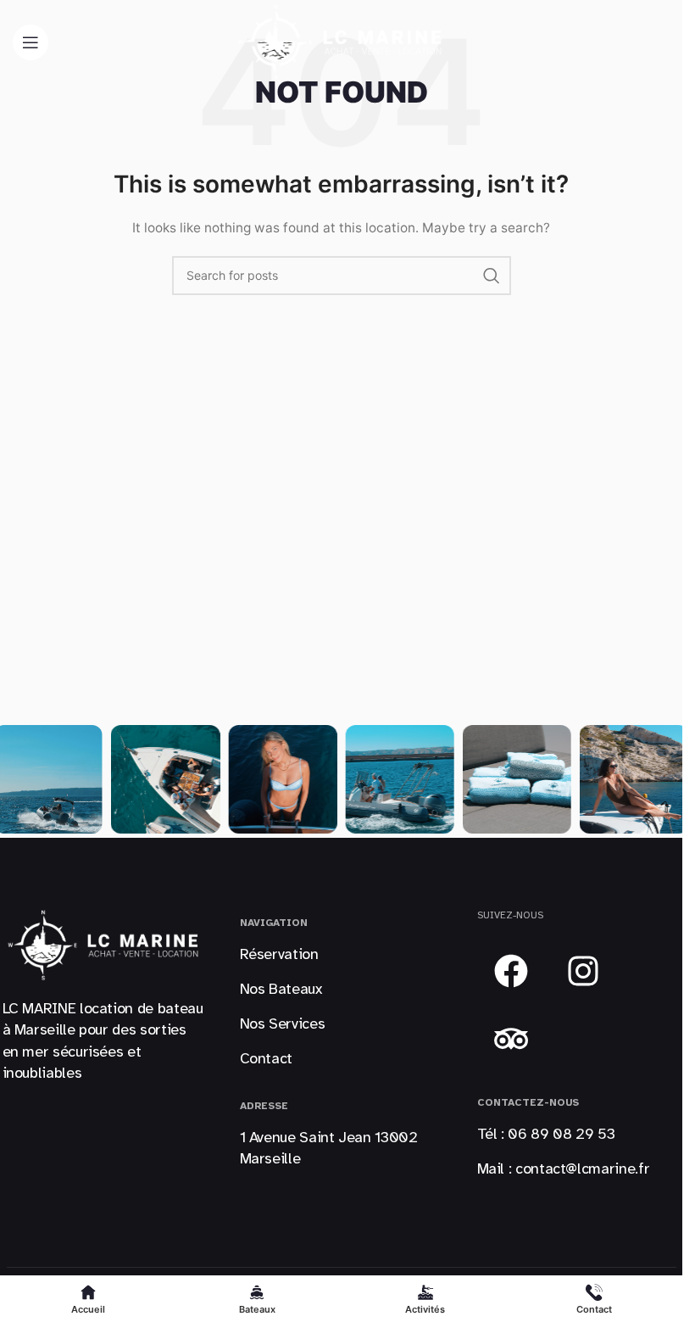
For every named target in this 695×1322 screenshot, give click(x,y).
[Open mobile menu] (30, 42)
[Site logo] (341, 41)
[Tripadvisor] (511, 1039)
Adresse (264, 1106)
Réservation (279, 954)
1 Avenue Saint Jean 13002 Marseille (329, 1148)
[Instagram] (583, 971)
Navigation (274, 923)
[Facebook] (511, 971)
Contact (266, 1058)
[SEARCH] (491, 275)
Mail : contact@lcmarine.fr (563, 1168)
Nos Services (282, 1023)
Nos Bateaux (281, 988)
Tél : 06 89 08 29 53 (546, 1133)
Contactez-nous (528, 1102)
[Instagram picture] (165, 779)
